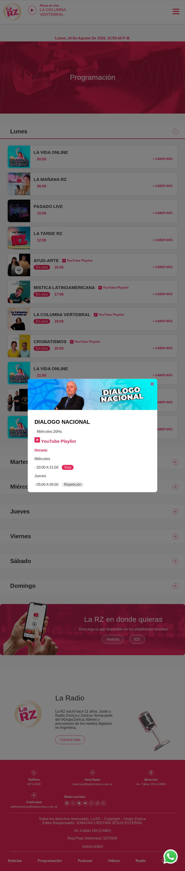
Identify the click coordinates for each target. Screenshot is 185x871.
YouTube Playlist (58, 441)
